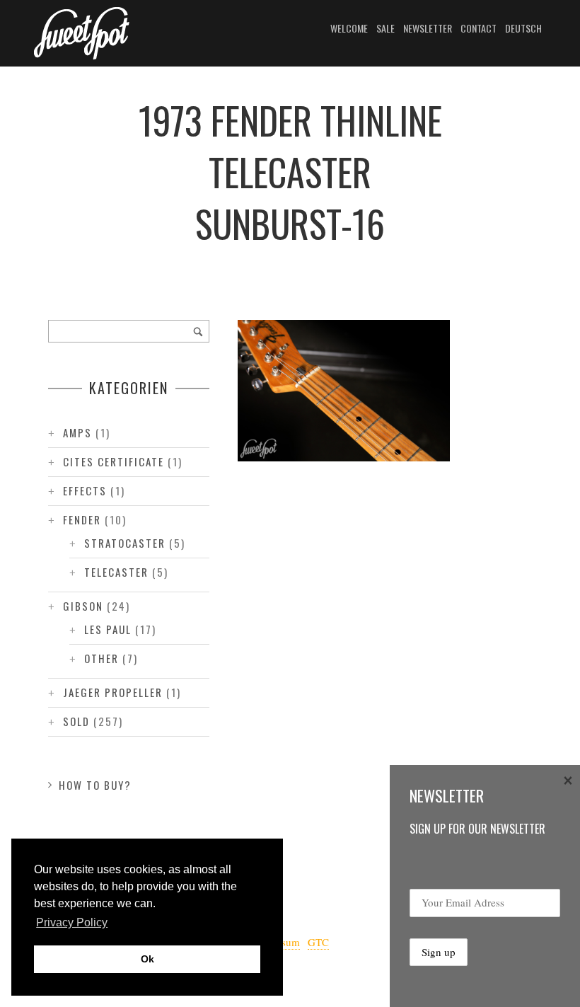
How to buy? (95, 785)
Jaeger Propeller (113, 692)
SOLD (76, 721)
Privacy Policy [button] (72, 922)
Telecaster (116, 572)
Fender (82, 519)
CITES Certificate (113, 461)
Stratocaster (125, 543)
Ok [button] (147, 959)
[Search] (198, 331)
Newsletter (427, 28)
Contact (478, 28)
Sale (385, 28)
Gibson (83, 606)
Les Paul (108, 629)
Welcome (349, 28)
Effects (85, 490)
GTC (318, 942)
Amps (77, 432)
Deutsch (523, 28)
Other (101, 658)
